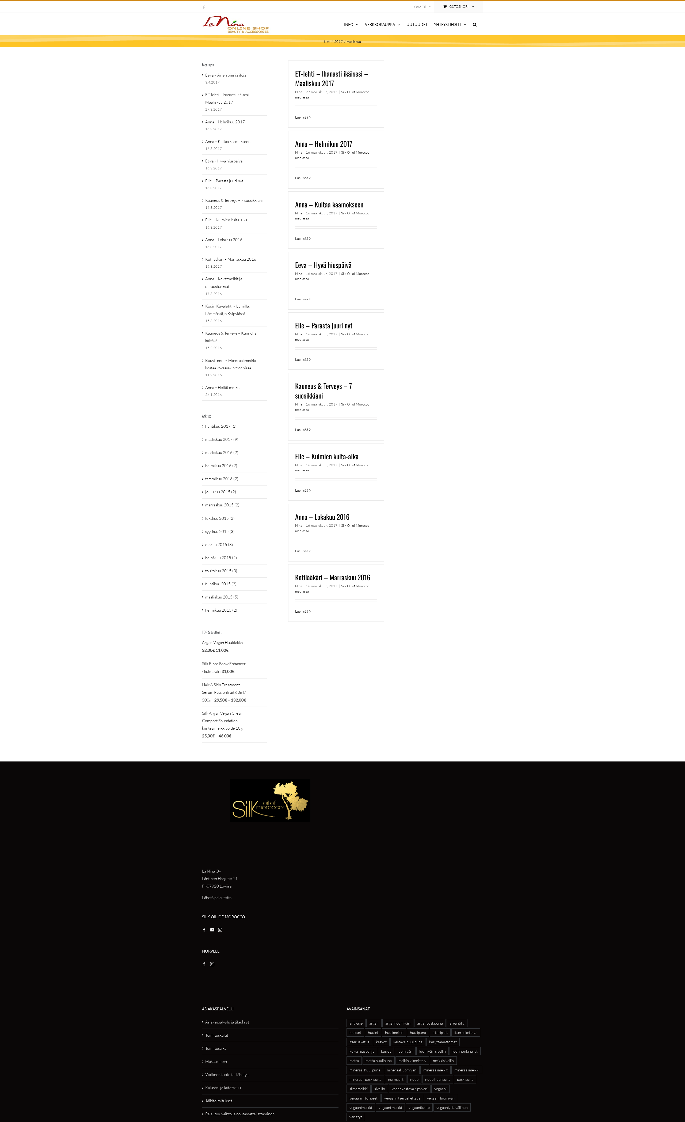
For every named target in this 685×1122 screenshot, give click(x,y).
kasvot (381, 1042)
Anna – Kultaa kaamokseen (329, 204)
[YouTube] (212, 930)
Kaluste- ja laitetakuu (223, 1087)
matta (354, 1060)
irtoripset (440, 1032)
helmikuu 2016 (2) (221, 465)
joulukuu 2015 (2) (220, 491)
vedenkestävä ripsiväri (410, 1088)
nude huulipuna (437, 1079)
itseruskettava (465, 1032)
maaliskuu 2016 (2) (221, 452)
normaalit (396, 1079)
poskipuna (465, 1079)
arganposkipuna (430, 1023)
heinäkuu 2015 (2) (221, 557)
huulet (373, 1032)
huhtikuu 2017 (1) (221, 426)
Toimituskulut (216, 1035)
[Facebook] (204, 930)
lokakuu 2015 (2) (220, 518)
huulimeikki (394, 1032)
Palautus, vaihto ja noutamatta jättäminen (240, 1113)
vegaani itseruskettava (402, 1098)
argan (374, 1023)
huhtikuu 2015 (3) (221, 583)
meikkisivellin (443, 1060)
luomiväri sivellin (432, 1051)
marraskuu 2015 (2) (222, 504)
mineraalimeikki (466, 1070)
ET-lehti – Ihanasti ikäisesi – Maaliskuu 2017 (331, 78)
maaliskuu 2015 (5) (221, 597)
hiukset (355, 1032)
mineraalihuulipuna (364, 1070)
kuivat (386, 1051)
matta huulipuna (379, 1060)
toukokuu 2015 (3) (221, 570)
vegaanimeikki (360, 1107)
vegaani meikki (390, 1107)
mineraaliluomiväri (402, 1070)
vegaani (440, 1088)
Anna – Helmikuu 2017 (323, 143)
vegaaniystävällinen (452, 1107)
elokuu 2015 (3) (219, 544)
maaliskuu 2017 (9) (221, 439)
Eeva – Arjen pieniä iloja (225, 75)
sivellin (379, 1088)
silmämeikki (358, 1088)
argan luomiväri (397, 1023)
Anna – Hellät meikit (222, 387)
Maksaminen (216, 1061)
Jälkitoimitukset (218, 1100)
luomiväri (405, 1051)
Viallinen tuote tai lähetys (226, 1074)
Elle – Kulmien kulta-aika (327, 456)
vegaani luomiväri (441, 1098)
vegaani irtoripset (363, 1098)
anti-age (356, 1023)
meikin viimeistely (412, 1060)
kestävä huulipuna (408, 1042)
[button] (475, 24)
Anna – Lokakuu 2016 (322, 516)
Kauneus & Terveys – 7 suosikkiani (323, 391)
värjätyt (355, 1117)
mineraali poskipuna (365, 1079)
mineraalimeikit (435, 1070)
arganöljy (457, 1023)
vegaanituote (419, 1107)
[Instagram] (220, 930)
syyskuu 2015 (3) (220, 531)
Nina (298, 92)
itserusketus (359, 1042)
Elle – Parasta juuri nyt (323, 325)
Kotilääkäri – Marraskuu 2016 (332, 577)
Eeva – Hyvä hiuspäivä (323, 265)
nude (414, 1079)
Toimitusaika (215, 1048)
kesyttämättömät (443, 1042)
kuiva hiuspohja (361, 1051)
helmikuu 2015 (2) (221, 610)
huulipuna (418, 1032)
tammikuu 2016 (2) (221, 478)
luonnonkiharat (465, 1051)
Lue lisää (301, 117)
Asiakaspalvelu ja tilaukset (227, 1022)
